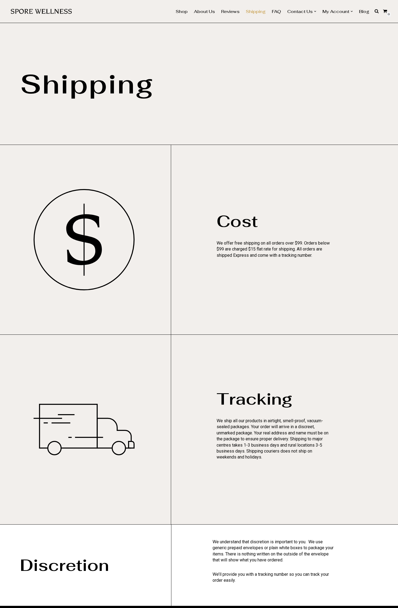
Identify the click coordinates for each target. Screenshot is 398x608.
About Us (204, 11)
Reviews (230, 11)
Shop (182, 11)
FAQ (276, 11)
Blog (364, 11)
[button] (315, 11)
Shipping (256, 11)
